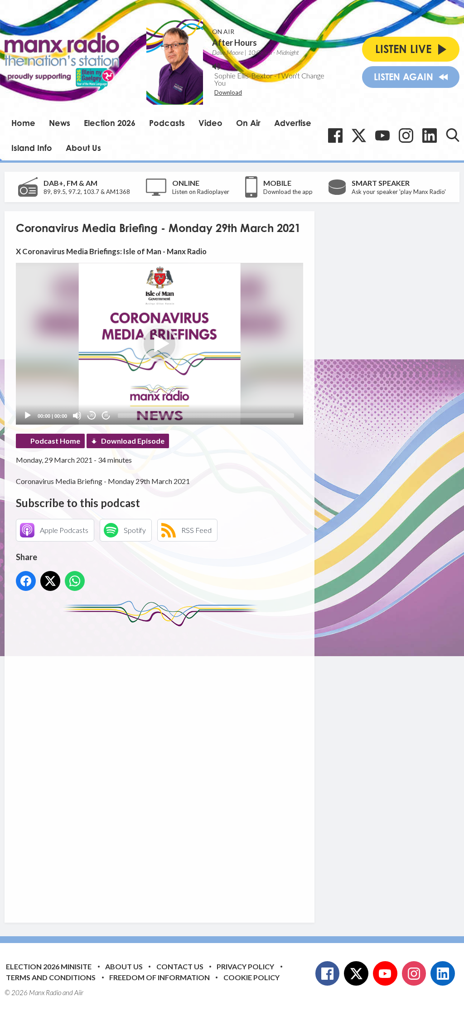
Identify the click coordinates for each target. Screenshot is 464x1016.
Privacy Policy (245, 966)
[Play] (27, 415)
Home (23, 123)
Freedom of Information (159, 977)
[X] (359, 135)
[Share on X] (50, 581)
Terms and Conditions (51, 977)
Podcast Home (55, 440)
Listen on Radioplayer (200, 191)
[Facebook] (335, 135)
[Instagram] (406, 135)
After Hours (234, 43)
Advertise (292, 123)
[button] (159, 344)
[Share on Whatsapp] (75, 581)
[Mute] (77, 415)
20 (91, 415)
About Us (83, 148)
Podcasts (167, 123)
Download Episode (132, 440)
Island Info (31, 148)
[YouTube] (382, 135)
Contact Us (179, 966)
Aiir (78, 992)
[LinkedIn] (429, 135)
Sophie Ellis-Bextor (243, 75)
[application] (159, 344)
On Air (248, 123)
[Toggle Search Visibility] (452, 135)
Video (210, 123)
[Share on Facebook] (26, 581)
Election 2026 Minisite (49, 966)
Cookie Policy (251, 977)
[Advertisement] (186, 767)
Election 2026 (109, 123)
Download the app (288, 191)
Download (228, 92)
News (59, 123)
